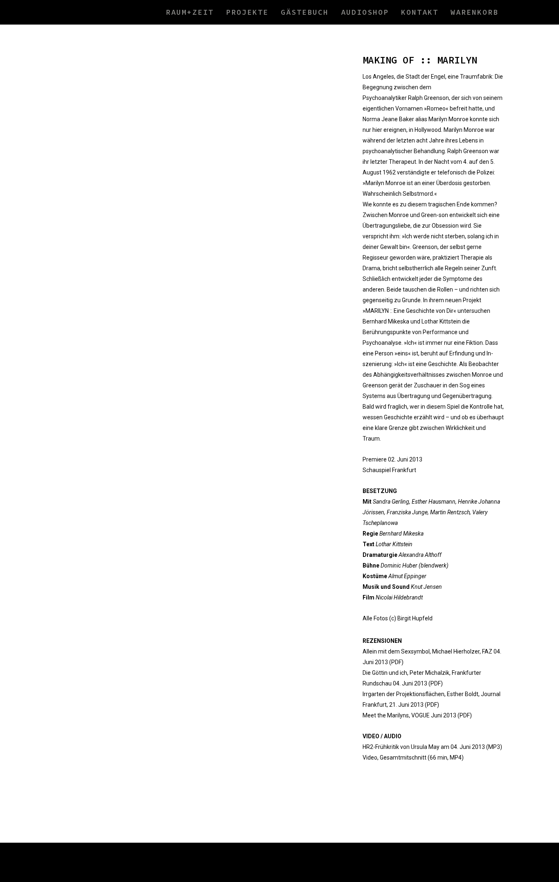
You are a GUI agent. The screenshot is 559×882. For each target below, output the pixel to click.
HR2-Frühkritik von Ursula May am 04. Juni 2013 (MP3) (432, 747)
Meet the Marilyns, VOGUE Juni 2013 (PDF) (417, 715)
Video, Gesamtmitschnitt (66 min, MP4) (413, 757)
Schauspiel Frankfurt (389, 470)
